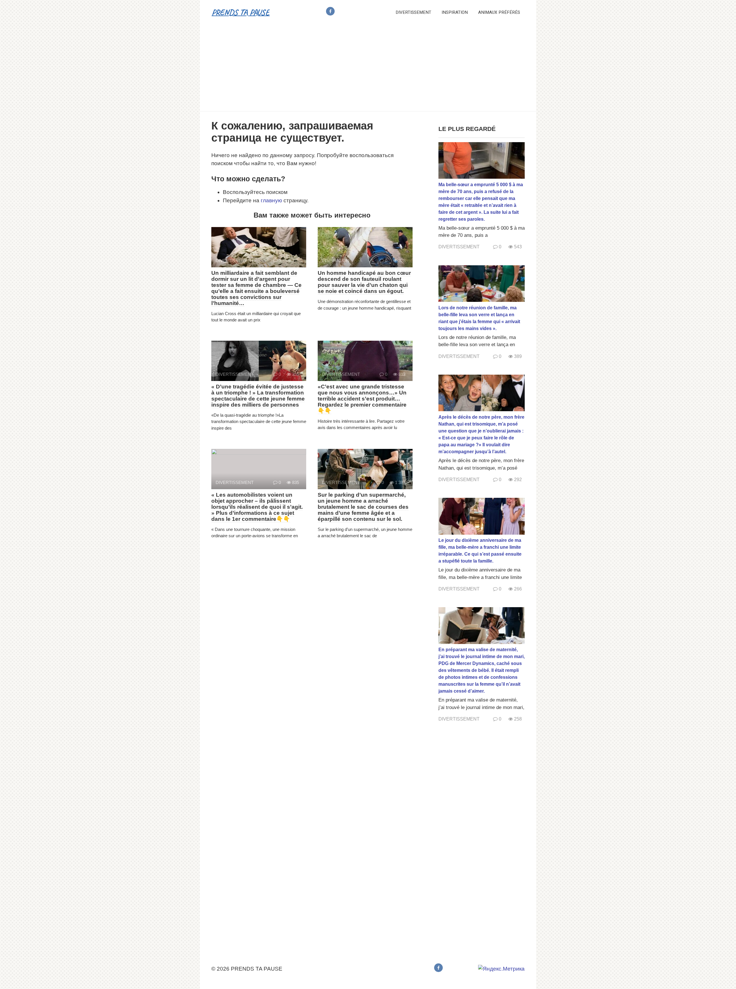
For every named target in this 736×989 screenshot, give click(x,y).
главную (271, 200)
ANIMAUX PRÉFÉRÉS (499, 12)
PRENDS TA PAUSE (241, 12)
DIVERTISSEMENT (413, 12)
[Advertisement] (368, 68)
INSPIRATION (455, 12)
